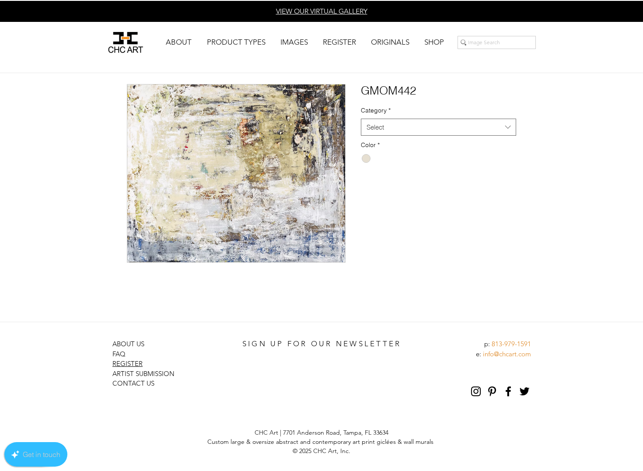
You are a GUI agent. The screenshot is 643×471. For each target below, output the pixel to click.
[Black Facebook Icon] (508, 391)
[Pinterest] (492, 391)
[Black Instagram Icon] (475, 391)
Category (376, 110)
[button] (178, 42)
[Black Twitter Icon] (524, 391)
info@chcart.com (507, 354)
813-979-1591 (511, 344)
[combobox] (438, 127)
